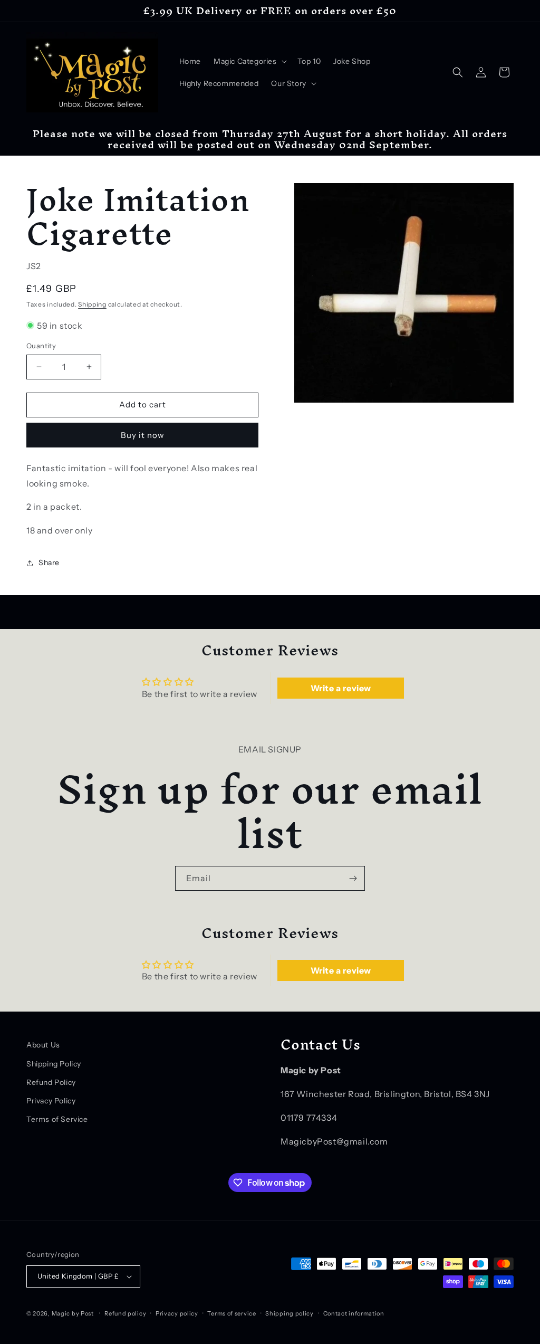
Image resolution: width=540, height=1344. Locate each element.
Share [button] (49, 562)
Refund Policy (51, 1082)
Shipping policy (289, 1313)
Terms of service (231, 1313)
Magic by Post (73, 1313)
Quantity (41, 345)
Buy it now (143, 435)
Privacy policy (177, 1313)
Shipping (92, 304)
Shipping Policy (53, 1064)
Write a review (341, 688)
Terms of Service (57, 1119)
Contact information (353, 1313)
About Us (43, 1045)
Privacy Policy (50, 1100)
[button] (249, 61)
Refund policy (125, 1313)
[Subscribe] (352, 878)
